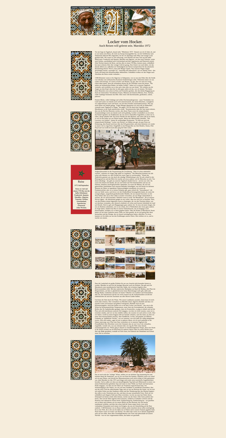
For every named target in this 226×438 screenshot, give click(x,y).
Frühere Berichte (95, 7)
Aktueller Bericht (84, 7)
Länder (103, 7)
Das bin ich (110, 7)
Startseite (153, 3)
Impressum (118, 7)
